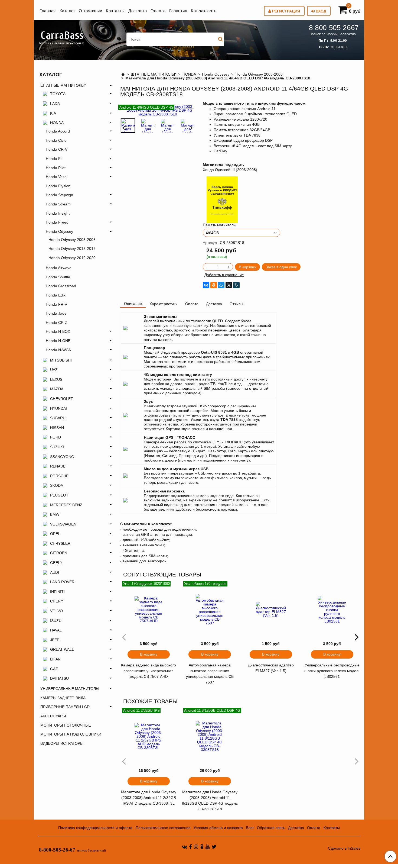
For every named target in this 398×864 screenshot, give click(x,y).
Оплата (158, 10)
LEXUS (56, 379)
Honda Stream (58, 204)
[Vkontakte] (184, 847)
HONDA (189, 74)
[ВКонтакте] (206, 285)
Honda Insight (58, 213)
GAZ (54, 669)
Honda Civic (56, 140)
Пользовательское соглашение (163, 828)
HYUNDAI (58, 408)
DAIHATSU (59, 678)
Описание (133, 303)
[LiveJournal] (236, 285)
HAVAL (56, 630)
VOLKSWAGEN (63, 524)
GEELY (56, 562)
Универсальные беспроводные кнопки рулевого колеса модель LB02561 (332, 671)
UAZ (54, 369)
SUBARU (58, 418)
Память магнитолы (219, 225)
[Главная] (123, 74)
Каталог (67, 10)
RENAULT (58, 466)
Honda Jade (56, 313)
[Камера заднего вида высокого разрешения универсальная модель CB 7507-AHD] (148, 609)
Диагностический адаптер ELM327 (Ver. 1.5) (271, 668)
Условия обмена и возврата (218, 828)
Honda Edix (56, 295)
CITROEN (58, 553)
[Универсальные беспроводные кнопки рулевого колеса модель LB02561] (332, 609)
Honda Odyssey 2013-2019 (72, 248)
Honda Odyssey (215, 74)
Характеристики (163, 304)
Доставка (137, 10)
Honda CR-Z (56, 322)
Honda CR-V (56, 149)
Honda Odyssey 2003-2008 (259, 74)
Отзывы (236, 304)
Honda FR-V (56, 304)
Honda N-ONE (58, 340)
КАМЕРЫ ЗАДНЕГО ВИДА (63, 698)
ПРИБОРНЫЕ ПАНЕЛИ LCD (65, 707)
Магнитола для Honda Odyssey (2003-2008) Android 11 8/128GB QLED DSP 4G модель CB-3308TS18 (210, 800)
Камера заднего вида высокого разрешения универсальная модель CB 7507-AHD (148, 671)
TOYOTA (58, 94)
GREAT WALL (62, 649)
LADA (55, 103)
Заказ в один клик (281, 267)
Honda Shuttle (58, 277)
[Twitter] (214, 847)
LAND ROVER (62, 582)
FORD (55, 437)
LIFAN (55, 659)
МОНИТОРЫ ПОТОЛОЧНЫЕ (65, 725)
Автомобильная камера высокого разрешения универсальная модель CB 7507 (210, 673)
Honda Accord (58, 131)
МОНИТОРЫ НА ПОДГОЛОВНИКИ (70, 734)
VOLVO (56, 611)
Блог (250, 828)
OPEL (55, 533)
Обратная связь (271, 828)
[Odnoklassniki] (202, 847)
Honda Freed (57, 222)
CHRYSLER (60, 543)
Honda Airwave (58, 268)
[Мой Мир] (221, 285)
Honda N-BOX (58, 331)
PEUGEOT (59, 495)
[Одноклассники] (213, 285)
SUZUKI (57, 447)
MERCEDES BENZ (66, 505)
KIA (53, 113)
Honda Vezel (56, 177)
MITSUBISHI (61, 360)
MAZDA (56, 389)
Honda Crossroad (61, 286)
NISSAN (57, 427)
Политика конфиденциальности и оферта (95, 828)
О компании (90, 10)
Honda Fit (54, 158)
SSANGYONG (62, 456)
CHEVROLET (61, 398)
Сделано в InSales (344, 848)
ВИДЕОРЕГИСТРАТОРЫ (61, 743)
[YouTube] (207, 847)
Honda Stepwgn (59, 195)
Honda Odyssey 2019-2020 (72, 258)
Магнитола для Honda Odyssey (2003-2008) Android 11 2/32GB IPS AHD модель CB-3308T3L (148, 797)
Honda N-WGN (58, 350)
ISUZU (55, 620)
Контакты (115, 10)
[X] (229, 285)
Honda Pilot (56, 168)
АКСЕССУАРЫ (53, 716)
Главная (48, 10)
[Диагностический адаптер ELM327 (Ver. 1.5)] (271, 609)
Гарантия (178, 10)
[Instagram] (196, 847)
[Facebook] (190, 847)
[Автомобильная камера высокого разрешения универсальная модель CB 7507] (209, 609)
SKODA (56, 485)
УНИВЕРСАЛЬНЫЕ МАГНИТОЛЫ (69, 688)
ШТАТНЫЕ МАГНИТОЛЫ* (153, 74)
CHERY (56, 601)
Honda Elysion (58, 186)
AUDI (54, 572)
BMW (54, 514)
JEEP (54, 640)
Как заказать (203, 10)
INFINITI (57, 591)
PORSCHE (59, 476)
